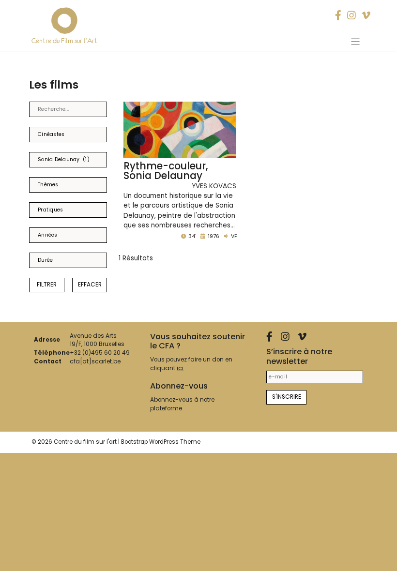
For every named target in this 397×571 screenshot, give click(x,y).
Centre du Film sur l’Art (64, 41)
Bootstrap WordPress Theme (160, 442)
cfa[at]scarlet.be (95, 361)
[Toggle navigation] (355, 41)
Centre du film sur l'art (85, 442)
